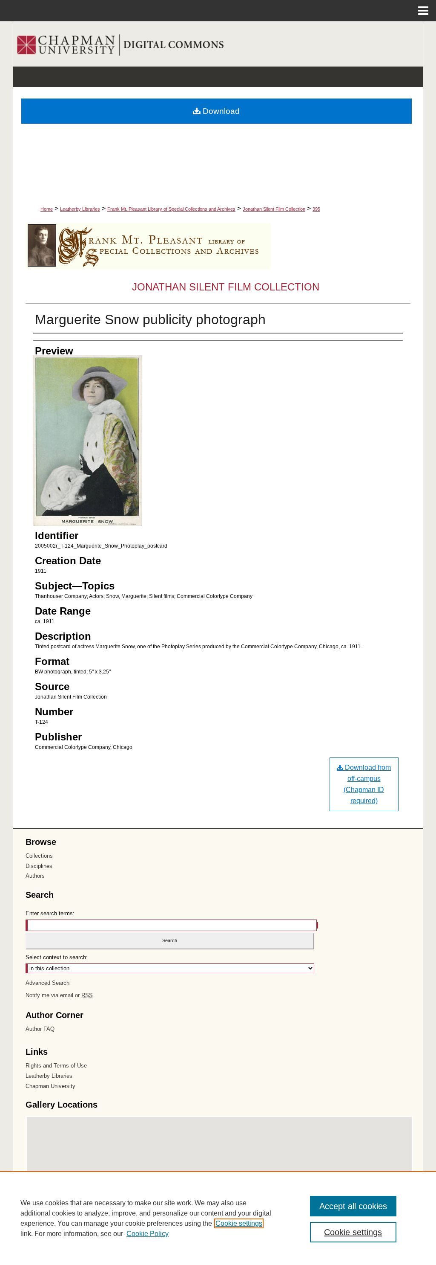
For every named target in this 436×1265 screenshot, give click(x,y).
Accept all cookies (353, 1206)
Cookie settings (238, 1223)
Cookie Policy (147, 1233)
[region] (218, 1218)
